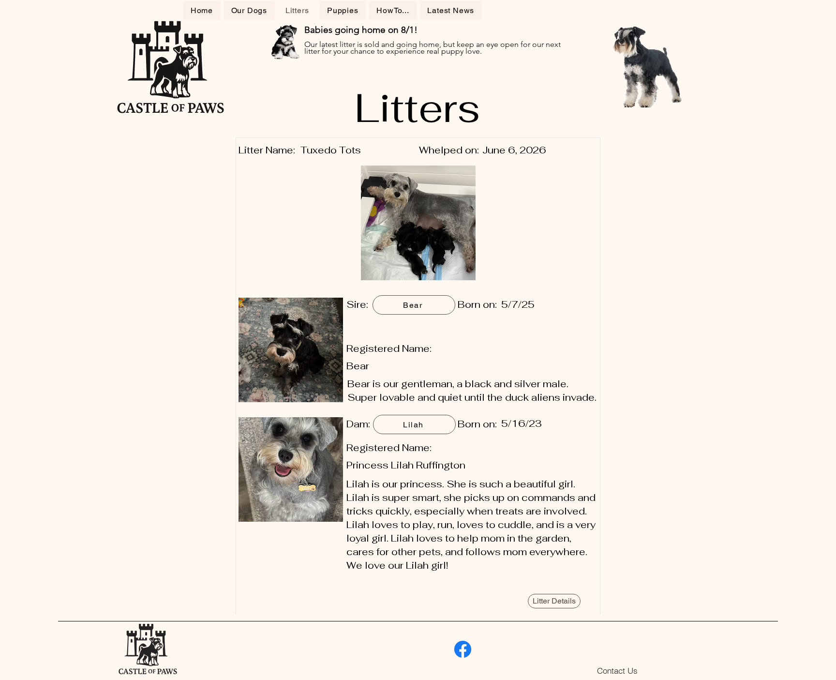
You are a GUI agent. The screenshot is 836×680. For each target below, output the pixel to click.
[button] (392, 10)
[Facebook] (462, 649)
